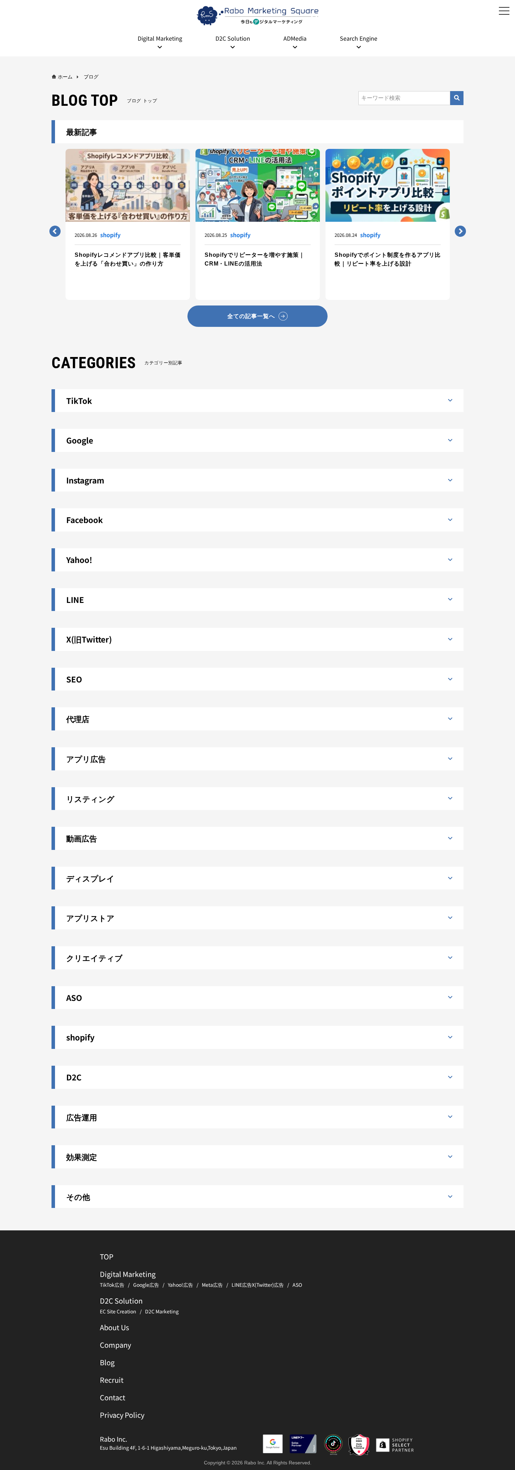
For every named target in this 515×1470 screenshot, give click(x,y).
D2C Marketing (162, 1311)
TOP (107, 1256)
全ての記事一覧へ (251, 316)
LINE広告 (242, 1284)
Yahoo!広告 (180, 1284)
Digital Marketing (128, 1274)
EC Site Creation (118, 1311)
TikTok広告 (112, 1284)
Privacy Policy (122, 1415)
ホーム (65, 77)
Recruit (112, 1380)
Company (115, 1345)
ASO (297, 1284)
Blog (107, 1362)
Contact (112, 1397)
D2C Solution (121, 1301)
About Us (114, 1327)
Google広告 (146, 1284)
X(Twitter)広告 (268, 1284)
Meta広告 (212, 1284)
